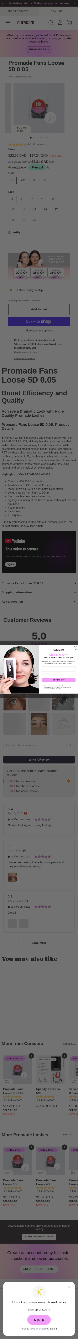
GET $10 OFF (58, 680)
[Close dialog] (75, 648)
